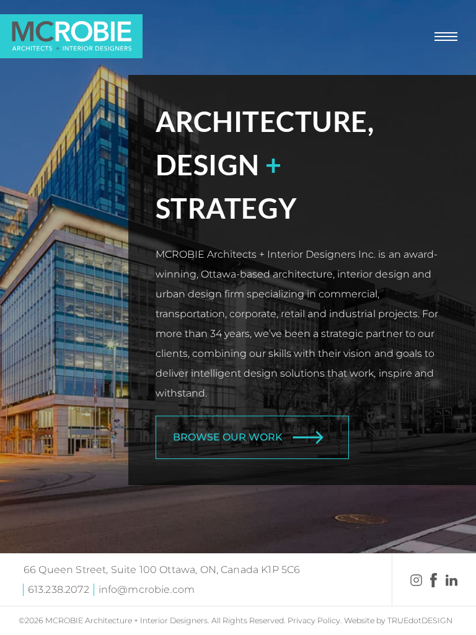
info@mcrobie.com (147, 589)
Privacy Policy (314, 620)
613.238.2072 (58, 589)
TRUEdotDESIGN (419, 620)
